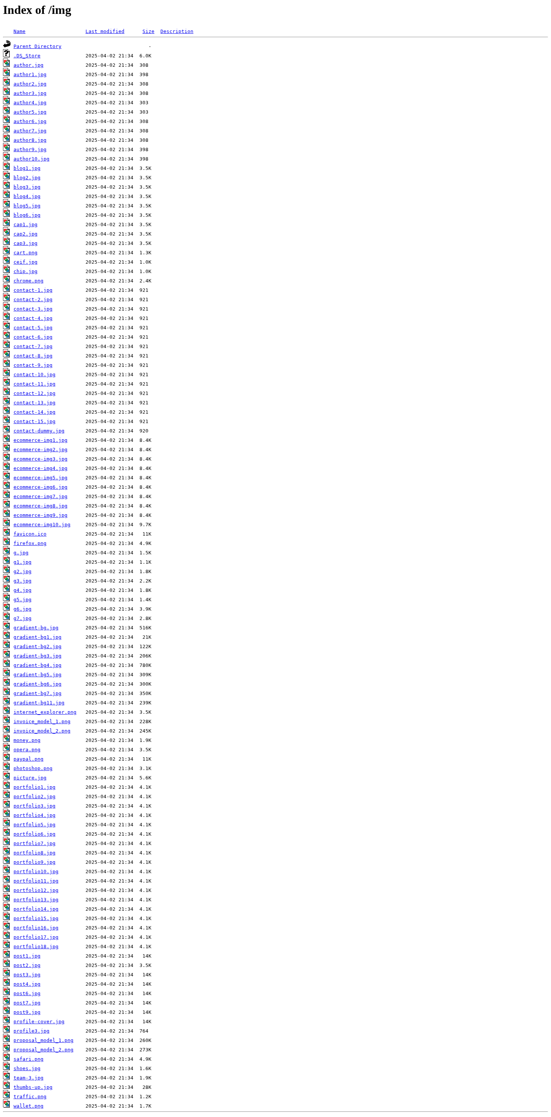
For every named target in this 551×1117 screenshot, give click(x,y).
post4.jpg (26, 984)
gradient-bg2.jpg (37, 646)
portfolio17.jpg (35, 937)
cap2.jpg (25, 234)
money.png (26, 740)
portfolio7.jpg (34, 843)
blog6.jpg (26, 215)
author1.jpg (29, 74)
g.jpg (20, 552)
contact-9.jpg (32, 365)
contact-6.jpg (32, 337)
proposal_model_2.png (43, 1049)
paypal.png (28, 759)
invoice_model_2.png (41, 731)
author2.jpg (29, 84)
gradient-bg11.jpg (38, 703)
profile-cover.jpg (38, 1021)
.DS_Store (26, 56)
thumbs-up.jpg (32, 1087)
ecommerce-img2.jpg (40, 449)
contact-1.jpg (32, 290)
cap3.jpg (25, 243)
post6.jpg (26, 993)
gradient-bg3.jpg (37, 656)
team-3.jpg (28, 1078)
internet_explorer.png (44, 712)
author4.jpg (29, 102)
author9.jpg (29, 149)
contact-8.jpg (32, 356)
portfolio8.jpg (34, 853)
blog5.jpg (26, 206)
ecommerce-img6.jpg (40, 487)
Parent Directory (37, 46)
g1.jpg (22, 562)
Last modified (104, 31)
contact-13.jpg (34, 402)
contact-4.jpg (32, 318)
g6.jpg (22, 609)
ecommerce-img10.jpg (41, 524)
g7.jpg (22, 618)
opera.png (26, 749)
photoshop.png (32, 768)
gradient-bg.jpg (35, 628)
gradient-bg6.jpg (37, 684)
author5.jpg (29, 112)
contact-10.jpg (34, 374)
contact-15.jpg (34, 421)
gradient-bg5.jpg (37, 674)
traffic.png (29, 1096)
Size (148, 31)
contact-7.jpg (32, 346)
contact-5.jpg (32, 327)
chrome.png (28, 281)
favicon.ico (29, 534)
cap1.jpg (25, 224)
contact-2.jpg (32, 299)
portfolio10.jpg (35, 871)
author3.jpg (29, 93)
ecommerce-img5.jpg (40, 477)
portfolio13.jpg (35, 899)
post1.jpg (26, 956)
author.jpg (28, 65)
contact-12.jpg (34, 393)
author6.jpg (29, 121)
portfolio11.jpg (35, 881)
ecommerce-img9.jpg (40, 515)
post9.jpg (26, 1012)
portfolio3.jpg (34, 806)
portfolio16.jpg (35, 928)
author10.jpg (31, 159)
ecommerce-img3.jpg (40, 459)
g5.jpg (22, 599)
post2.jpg (26, 965)
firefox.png (29, 543)
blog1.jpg (26, 168)
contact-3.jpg (32, 309)
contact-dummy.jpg (38, 431)
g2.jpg (22, 571)
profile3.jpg (31, 1031)
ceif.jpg (25, 262)
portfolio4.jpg (34, 815)
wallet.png (28, 1106)
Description (176, 31)
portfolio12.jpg (35, 890)
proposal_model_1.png (43, 1040)
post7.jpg (26, 1003)
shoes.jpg (26, 1068)
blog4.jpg (26, 196)
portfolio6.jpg (34, 834)
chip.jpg (25, 271)
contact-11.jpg (34, 384)
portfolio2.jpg (34, 796)
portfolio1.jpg (34, 787)
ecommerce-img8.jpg (40, 506)
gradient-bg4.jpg (37, 665)
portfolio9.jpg (34, 862)
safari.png (28, 1059)
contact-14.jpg (34, 412)
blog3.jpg (26, 187)
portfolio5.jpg (34, 824)
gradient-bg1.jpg (37, 637)
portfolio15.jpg (35, 918)
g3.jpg (22, 581)
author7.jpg (29, 131)
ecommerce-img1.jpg (40, 440)
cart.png (25, 252)
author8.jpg (29, 140)
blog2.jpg (26, 177)
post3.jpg (26, 974)
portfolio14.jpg (35, 909)
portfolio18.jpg (35, 946)
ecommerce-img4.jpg (40, 468)
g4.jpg (22, 590)
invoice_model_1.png (41, 721)
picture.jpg (29, 778)
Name (19, 31)
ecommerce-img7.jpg (40, 496)
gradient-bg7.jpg (37, 693)
